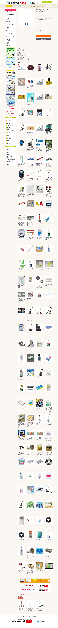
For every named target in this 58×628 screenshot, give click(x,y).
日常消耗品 (7, 42)
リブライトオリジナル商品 (10, 24)
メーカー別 (7, 22)
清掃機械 (7, 27)
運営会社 (7, 157)
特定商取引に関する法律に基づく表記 (10, 159)
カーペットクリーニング (9, 33)
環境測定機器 (8, 45)
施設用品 (7, 43)
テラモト (40, 21)
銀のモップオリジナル (9, 11)
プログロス (8, 127)
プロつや (8, 120)
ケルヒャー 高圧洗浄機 (10, 130)
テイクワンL (9, 138)
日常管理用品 (8, 40)
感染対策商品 (8, 21)
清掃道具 (7, 25)
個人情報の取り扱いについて (10, 161)
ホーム (23, 616)
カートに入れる (43, 36)
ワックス (7, 31)
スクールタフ (9, 132)
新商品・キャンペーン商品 (10, 14)
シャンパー (8, 143)
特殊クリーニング (8, 39)
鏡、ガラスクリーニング (9, 34)
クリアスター (9, 123)
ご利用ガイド (30, 616)
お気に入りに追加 (43, 39)
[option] (26, 17)
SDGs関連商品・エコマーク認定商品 (10, 16)
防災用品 (7, 18)
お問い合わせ (34, 616)
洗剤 (6, 30)
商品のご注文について (9, 149)
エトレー (8, 140)
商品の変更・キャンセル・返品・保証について (10, 154)
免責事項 (7, 164)
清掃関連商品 (8, 28)
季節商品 (7, 19)
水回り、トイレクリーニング (10, 36)
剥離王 (8, 135)
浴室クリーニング (8, 37)
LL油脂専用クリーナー (10, 137)
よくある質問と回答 (9, 156)
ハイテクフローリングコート (10, 126)
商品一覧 (26, 616)
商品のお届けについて (9, 152)
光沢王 (8, 129)
